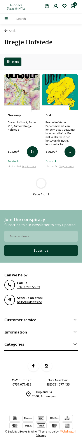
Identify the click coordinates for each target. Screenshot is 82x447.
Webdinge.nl (68, 431)
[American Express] (67, 426)
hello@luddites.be (29, 302)
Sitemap (41, 435)
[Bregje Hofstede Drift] (60, 92)
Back (12, 31)
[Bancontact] (41, 418)
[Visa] (28, 426)
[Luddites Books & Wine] (16, 6)
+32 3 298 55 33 (28, 287)
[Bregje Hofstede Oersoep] (22, 92)
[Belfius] (54, 418)
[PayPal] (28, 418)
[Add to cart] (32, 151)
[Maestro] (54, 426)
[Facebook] (33, 365)
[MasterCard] (14, 426)
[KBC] (67, 418)
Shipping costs (29, 166)
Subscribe (41, 250)
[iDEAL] (14, 418)
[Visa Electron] (41, 426)
